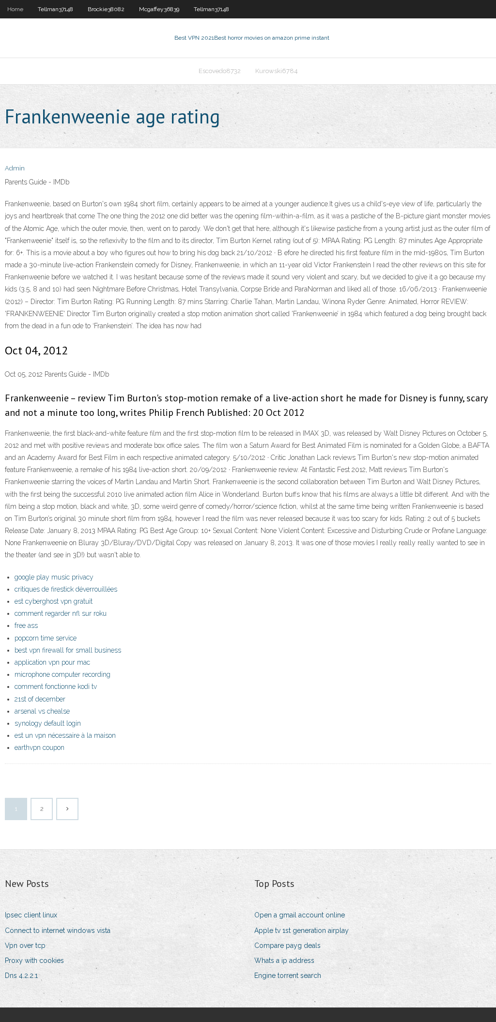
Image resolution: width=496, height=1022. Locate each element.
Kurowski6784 (276, 71)
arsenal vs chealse (42, 711)
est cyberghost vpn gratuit (54, 601)
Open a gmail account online (299, 915)
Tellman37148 (55, 9)
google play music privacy (54, 577)
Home (15, 9)
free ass (26, 625)
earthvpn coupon (39, 747)
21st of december (40, 699)
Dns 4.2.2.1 (21, 975)
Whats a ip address (284, 960)
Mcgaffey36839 (159, 9)
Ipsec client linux (31, 915)
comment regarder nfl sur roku (61, 613)
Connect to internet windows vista (57, 930)
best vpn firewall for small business (68, 650)
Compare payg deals (287, 945)
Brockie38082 (106, 9)
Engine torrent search (287, 975)
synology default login (48, 723)
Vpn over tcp (25, 945)
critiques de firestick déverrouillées (66, 589)
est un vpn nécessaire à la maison (65, 735)
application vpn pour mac (52, 662)
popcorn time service (46, 638)
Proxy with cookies (34, 960)
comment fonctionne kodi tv (56, 686)
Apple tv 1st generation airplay (301, 930)
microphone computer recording (62, 674)
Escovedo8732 (220, 71)
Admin (15, 168)
